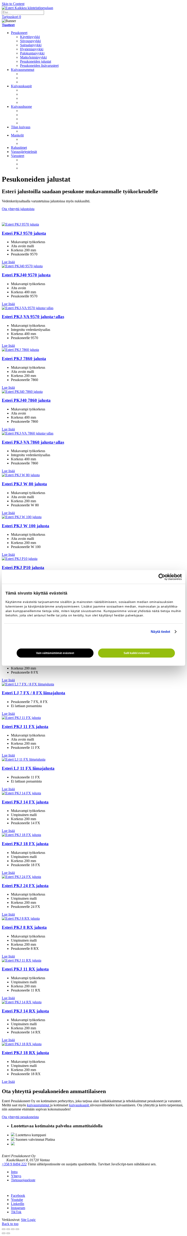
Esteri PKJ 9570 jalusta (24, 233)
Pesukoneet (19, 33)
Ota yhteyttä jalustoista (18, 209)
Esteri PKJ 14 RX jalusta (25, 1011)
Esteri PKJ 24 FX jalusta (25, 885)
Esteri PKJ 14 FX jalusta (25, 802)
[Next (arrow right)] (8, 1233)
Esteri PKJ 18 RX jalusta (25, 1052)
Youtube (17, 1200)
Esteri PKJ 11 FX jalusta (25, 726)
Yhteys (16, 1176)
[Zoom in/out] (17, 1229)
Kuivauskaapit (21, 86)
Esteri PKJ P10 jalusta (23, 567)
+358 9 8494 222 (14, 1164)
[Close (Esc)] (3, 1229)
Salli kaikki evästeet (137, 653)
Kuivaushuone (21, 106)
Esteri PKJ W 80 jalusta (24, 484)
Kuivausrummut (22, 70)
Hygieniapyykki (31, 49)
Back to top (10, 1224)
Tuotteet (8, 25)
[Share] (8, 1229)
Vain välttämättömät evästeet (55, 653)
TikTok (16, 1212)
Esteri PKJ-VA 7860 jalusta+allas (33, 442)
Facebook (18, 1195)
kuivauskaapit (79, 1105)
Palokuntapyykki (32, 53)
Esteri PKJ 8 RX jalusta (24, 927)
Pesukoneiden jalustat (35, 61)
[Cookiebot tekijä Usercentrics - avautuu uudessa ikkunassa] (162, 577)
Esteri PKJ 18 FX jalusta (25, 843)
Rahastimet (19, 147)
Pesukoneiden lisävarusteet (39, 65)
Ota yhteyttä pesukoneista (20, 1117)
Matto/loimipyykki (33, 57)
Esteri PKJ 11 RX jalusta (25, 969)
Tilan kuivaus (20, 127)
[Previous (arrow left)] (3, 1233)
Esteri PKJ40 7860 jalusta (26, 400)
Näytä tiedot (160, 631)
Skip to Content (13, 4)
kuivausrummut (38, 1105)
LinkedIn (17, 1204)
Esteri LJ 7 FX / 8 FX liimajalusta (33, 692)
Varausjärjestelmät (24, 152)
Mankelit (17, 135)
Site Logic (28, 1220)
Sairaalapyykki (31, 45)
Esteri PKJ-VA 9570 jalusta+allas (33, 316)
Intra (14, 1172)
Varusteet (17, 156)
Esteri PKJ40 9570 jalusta (26, 275)
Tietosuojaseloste (23, 1180)
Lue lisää (8, 262)
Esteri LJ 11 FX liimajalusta (28, 768)
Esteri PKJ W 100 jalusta (25, 525)
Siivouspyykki (30, 41)
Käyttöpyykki (30, 37)
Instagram (18, 1208)
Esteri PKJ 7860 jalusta (24, 358)
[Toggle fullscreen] (13, 1229)
